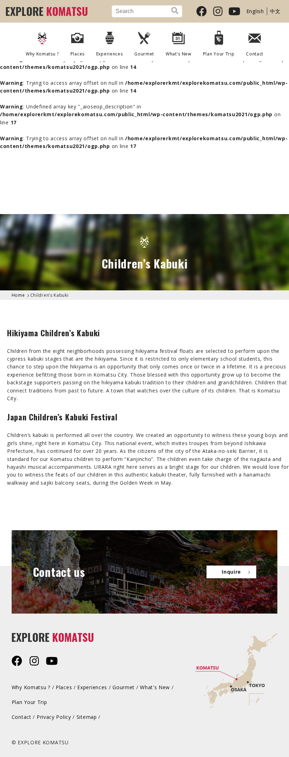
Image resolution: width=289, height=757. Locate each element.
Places (64, 687)
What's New (178, 54)
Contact (254, 54)
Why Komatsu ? (42, 54)
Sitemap (86, 717)
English (255, 11)
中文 (275, 11)
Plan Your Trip (29, 702)
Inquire (231, 571)
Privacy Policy (54, 717)
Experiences (92, 687)
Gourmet (144, 54)
